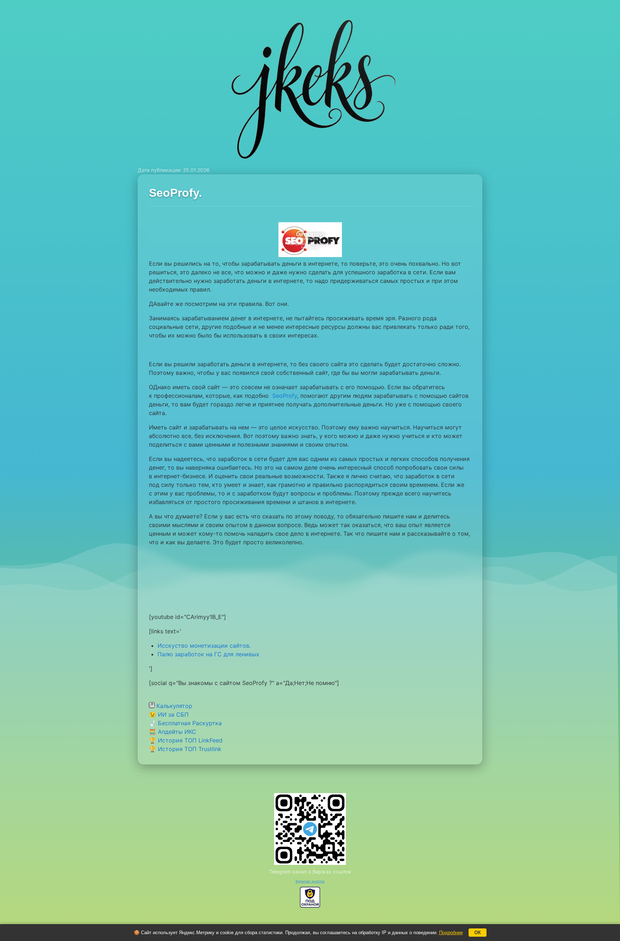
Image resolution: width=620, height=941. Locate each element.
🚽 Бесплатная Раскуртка (185, 723)
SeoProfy (284, 395)
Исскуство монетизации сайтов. (204, 645)
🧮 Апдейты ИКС (172, 731)
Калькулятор (173, 705)
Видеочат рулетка (310, 881)
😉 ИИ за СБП (169, 714)
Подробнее (451, 932)
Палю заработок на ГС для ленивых (208, 654)
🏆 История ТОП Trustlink (185, 749)
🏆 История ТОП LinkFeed (185, 740)
